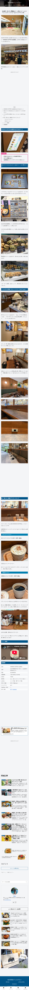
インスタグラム (7, 899)
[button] (26, 882)
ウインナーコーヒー (9, 119)
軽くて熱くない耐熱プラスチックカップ (12, 117)
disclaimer (14, 984)
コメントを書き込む (14, 868)
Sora (14, 896)
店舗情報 (5, 124)
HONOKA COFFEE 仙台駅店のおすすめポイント (14, 109)
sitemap (7, 981)
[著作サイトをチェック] (13, 902)
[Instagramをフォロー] (15, 902)
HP (11, 689)
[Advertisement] (14, 88)
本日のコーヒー (8, 121)
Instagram (15, 689)
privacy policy (21, 981)
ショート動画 (6, 122)
